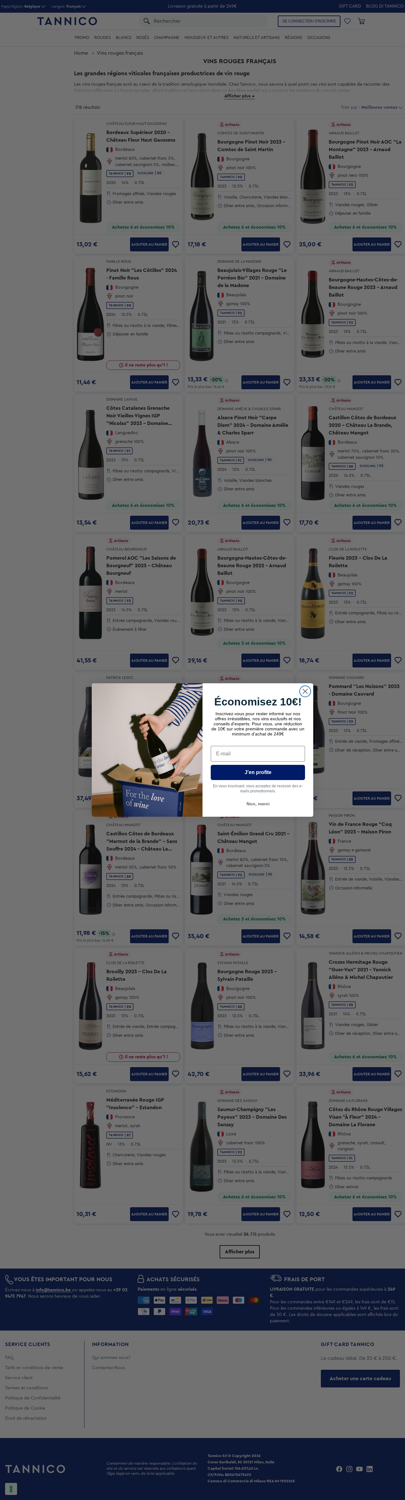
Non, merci (258, 803)
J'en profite (258, 772)
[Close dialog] (305, 691)
